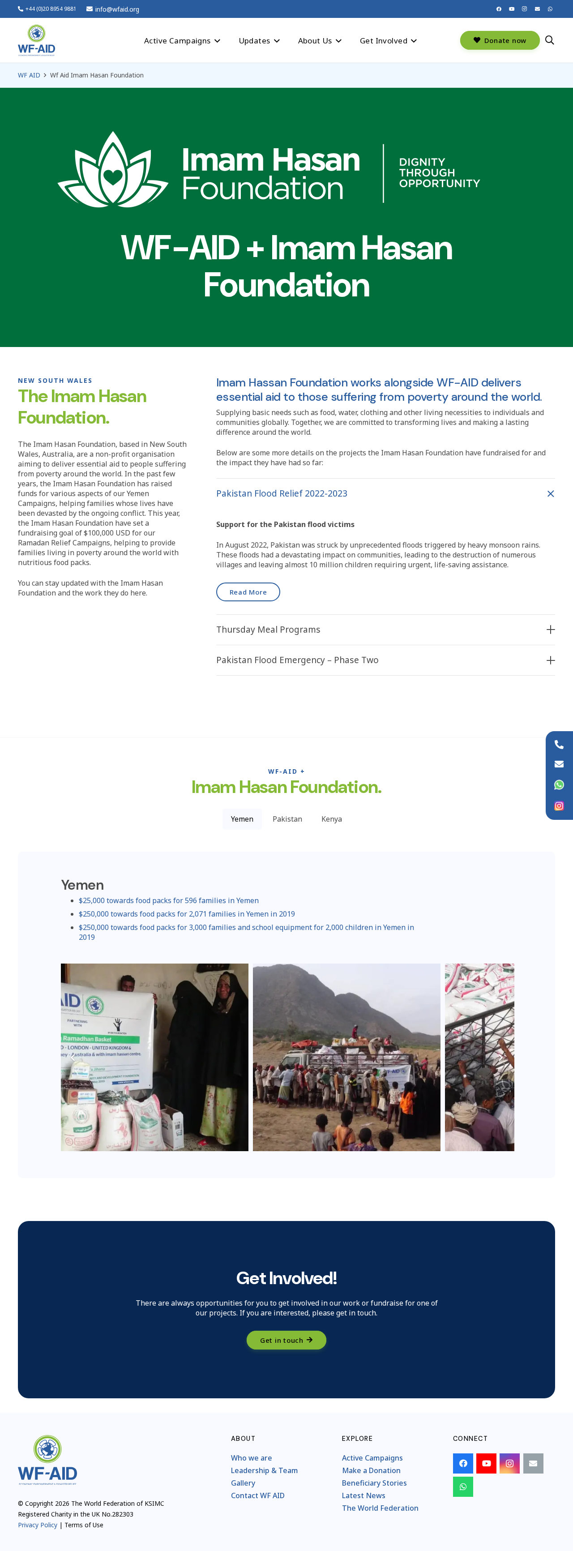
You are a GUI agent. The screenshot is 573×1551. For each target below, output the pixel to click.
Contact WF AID (258, 1495)
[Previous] (73, 1057)
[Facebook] (499, 9)
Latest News (363, 1495)
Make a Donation (371, 1470)
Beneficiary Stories (374, 1483)
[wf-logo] (36, 40)
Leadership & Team (264, 1470)
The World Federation (380, 1508)
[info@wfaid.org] (559, 764)
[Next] (500, 1057)
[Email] (537, 9)
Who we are (251, 1458)
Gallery (243, 1483)
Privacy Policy (37, 1525)
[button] (217, 40)
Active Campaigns (372, 1458)
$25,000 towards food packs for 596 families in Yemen (169, 900)
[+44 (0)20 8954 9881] (559, 744)
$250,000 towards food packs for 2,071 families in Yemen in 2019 (187, 914)
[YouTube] (512, 9)
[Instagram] (525, 9)
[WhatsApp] (550, 9)
